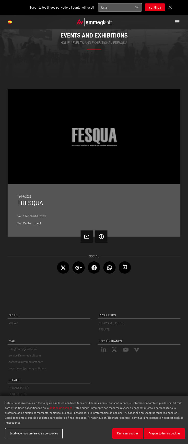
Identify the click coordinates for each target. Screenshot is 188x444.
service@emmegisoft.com (25, 355)
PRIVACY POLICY (19, 387)
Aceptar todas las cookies (164, 433)
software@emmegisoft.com (26, 361)
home (65, 42)
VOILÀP (13, 323)
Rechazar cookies (128, 433)
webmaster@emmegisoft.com (27, 368)
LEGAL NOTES (17, 394)
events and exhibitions (91, 42)
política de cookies (60, 407)
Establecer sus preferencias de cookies (34, 433)
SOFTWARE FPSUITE (111, 323)
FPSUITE (104, 329)
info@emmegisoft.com (23, 349)
